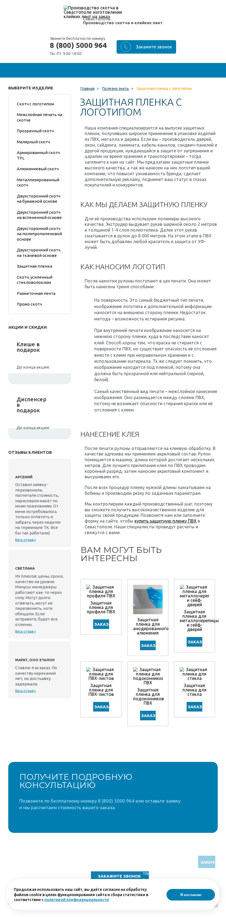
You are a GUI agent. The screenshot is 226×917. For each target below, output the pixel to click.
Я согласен (190, 895)
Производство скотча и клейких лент (123, 22)
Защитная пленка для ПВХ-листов (101, 690)
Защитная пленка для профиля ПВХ (101, 607)
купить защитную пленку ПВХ (165, 520)
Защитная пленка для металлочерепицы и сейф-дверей (199, 620)
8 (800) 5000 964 (78, 45)
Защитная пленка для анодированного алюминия (151, 626)
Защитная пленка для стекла (194, 690)
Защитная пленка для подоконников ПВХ (148, 696)
